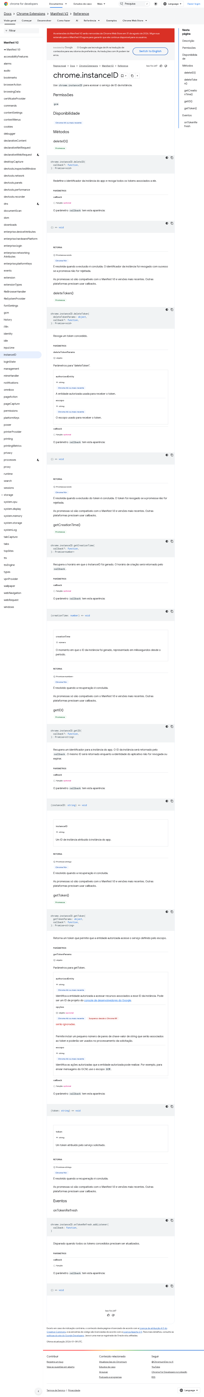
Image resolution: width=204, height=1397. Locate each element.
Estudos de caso (83, 3)
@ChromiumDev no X (162, 1361)
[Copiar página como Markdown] (132, 76)
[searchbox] (21, 30)
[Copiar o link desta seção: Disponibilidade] (83, 114)
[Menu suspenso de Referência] (100, 20)
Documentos (56, 3)
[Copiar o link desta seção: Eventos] (70, 1201)
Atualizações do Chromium (113, 1361)
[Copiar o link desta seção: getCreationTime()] (83, 525)
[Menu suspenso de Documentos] (67, 4)
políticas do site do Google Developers (65, 1335)
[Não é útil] (165, 66)
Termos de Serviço (56, 1390)
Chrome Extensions (31, 14)
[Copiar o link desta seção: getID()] (66, 710)
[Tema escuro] (166, 157)
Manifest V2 (59, 14)
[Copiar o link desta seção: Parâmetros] (69, 190)
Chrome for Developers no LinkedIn (169, 1372)
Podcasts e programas (110, 1377)
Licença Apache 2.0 (132, 1332)
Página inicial (59, 65)
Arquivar (103, 1372)
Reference (81, 14)
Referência (90, 20)
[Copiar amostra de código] (172, 157)
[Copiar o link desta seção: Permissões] (76, 95)
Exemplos (111, 20)
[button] (21, 494)
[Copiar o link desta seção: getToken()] (72, 896)
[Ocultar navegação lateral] (38, 1391)
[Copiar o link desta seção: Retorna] (65, 247)
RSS (153, 1377)
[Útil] (161, 66)
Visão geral (10, 20)
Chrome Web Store (133, 20)
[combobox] (134, 4)
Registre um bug (55, 1361)
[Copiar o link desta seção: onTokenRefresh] (80, 1211)
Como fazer (63, 20)
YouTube (156, 1366)
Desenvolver (44, 20)
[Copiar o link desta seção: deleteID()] (71, 141)
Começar (27, 20)
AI (77, 20)
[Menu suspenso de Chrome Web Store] (147, 20)
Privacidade (74, 1390)
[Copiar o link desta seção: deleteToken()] (76, 293)
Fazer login (194, 3)
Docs (7, 14)
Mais (99, 3)
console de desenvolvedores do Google (107, 1000)
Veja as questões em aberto (60, 1366)
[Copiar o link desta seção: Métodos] (72, 132)
